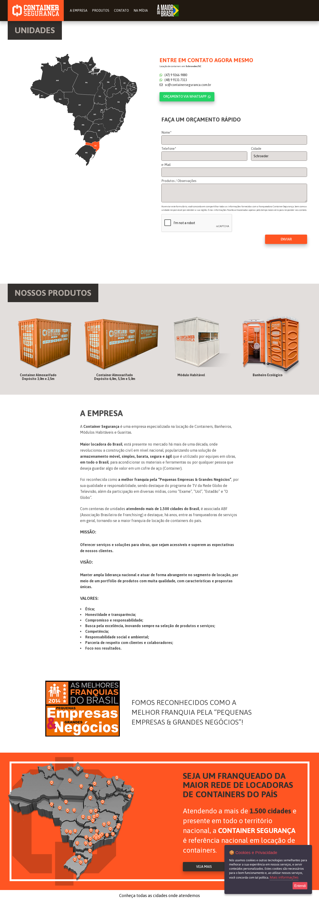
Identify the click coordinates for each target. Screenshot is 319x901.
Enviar (286, 239)
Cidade (256, 148)
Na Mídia (141, 10)
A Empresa (78, 10)
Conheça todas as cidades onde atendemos (159, 895)
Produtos (100, 10)
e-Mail (166, 164)
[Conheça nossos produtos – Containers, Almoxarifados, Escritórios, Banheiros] (44, 348)
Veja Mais (204, 867)
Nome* (166, 132)
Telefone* (168, 148)
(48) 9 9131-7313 (175, 80)
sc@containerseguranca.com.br (187, 85)
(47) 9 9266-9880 (175, 75)
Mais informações (284, 877)
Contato (121, 10)
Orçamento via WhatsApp (184, 96)
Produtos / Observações (178, 180)
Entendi (300, 886)
